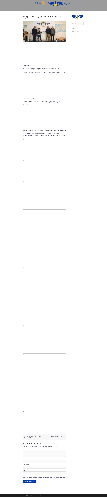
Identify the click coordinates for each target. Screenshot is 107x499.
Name (24, 459)
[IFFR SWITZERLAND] (53, 4)
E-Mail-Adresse (26, 464)
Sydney (40, 495)
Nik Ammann (38, 18)
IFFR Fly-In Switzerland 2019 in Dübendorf (53, 436)
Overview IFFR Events (75, 31)
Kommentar (25, 448)
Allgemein (26, 13)
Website (24, 470)
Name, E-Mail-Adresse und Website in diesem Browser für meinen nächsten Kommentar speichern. (44, 477)
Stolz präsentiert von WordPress (28, 495)
